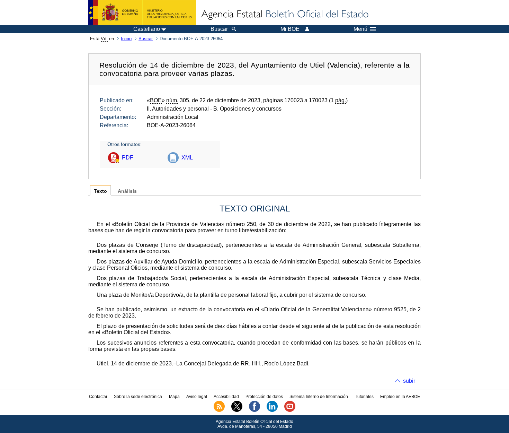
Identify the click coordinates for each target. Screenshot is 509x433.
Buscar (146, 38)
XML (187, 158)
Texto (100, 191)
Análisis (127, 191)
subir (409, 381)
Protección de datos (264, 396)
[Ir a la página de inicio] (284, 14)
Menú (360, 29)
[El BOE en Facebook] (254, 410)
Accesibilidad (226, 396)
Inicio (126, 38)
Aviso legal (196, 396)
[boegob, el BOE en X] (236, 410)
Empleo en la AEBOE (400, 396)
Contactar (98, 396)
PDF (127, 158)
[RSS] (219, 410)
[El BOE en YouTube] (289, 410)
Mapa (174, 396)
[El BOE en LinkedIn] (272, 410)
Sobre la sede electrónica (138, 396)
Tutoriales (364, 396)
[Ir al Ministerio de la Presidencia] (142, 12)
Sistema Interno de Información (318, 396)
